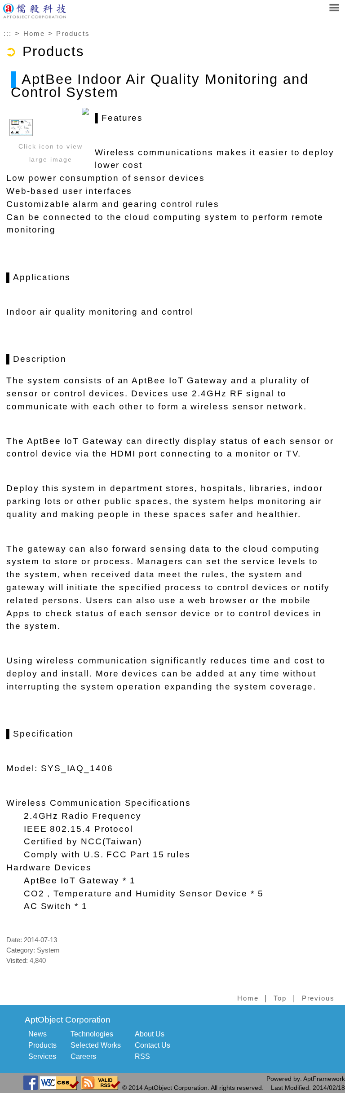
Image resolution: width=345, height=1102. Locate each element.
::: (8, 33)
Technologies (92, 1034)
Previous (318, 998)
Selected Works (96, 1045)
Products (72, 33)
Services (42, 1056)
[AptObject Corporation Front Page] (34, 16)
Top (280, 998)
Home (34, 33)
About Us (149, 1034)
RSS (142, 1056)
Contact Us (152, 1045)
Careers (83, 1056)
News (37, 1034)
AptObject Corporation (68, 1019)
